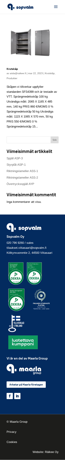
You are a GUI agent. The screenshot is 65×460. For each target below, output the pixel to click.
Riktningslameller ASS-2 (22, 177)
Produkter (12, 78)
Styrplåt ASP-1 (16, 164)
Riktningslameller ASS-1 (22, 171)
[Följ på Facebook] (10, 396)
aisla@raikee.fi (18, 73)
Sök (55, 139)
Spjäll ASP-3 (15, 158)
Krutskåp (12, 69)
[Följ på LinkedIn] (17, 396)
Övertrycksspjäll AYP (20, 184)
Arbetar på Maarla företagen (26, 384)
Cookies (12, 442)
